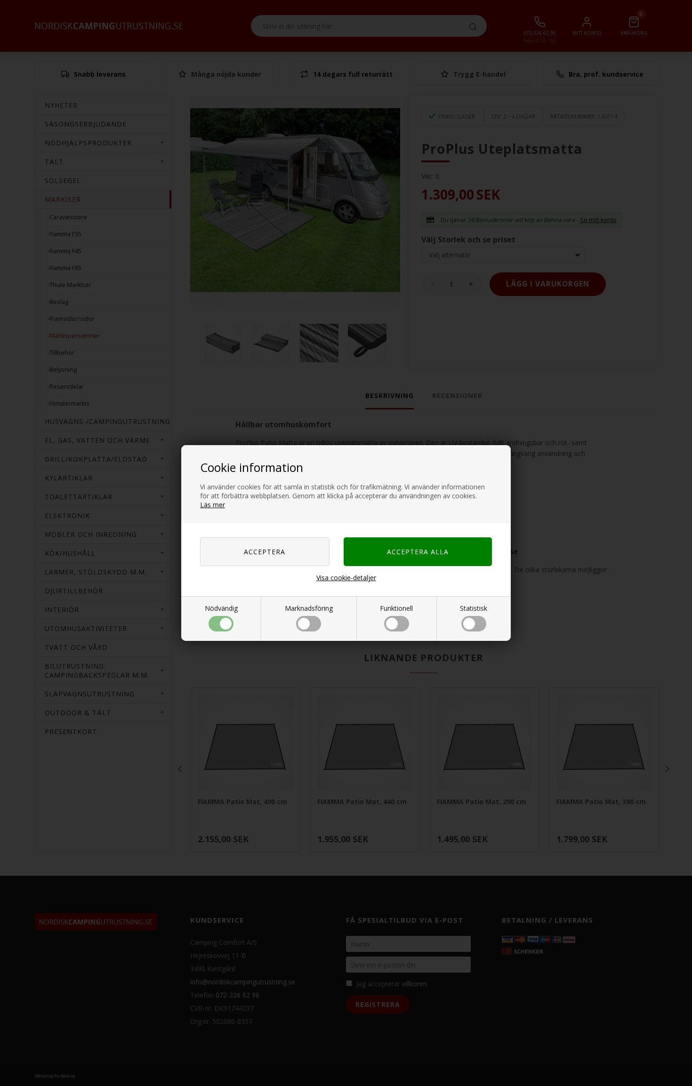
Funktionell (396, 608)
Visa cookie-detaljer (346, 577)
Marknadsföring (309, 608)
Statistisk (473, 608)
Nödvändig (221, 608)
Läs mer (212, 504)
